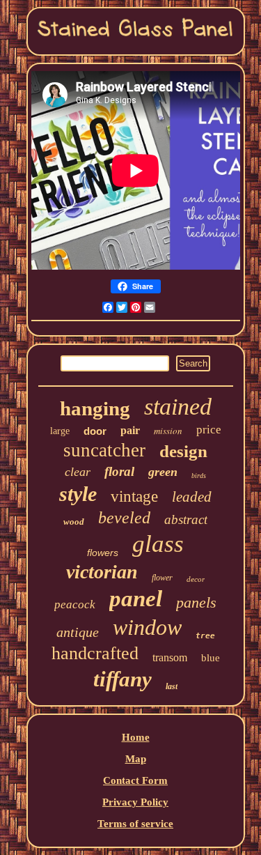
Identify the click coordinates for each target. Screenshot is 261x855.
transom (169, 657)
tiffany (122, 679)
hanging (95, 408)
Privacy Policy (135, 802)
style (78, 493)
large (60, 431)
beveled (124, 518)
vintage (134, 496)
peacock (74, 604)
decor (196, 579)
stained (178, 406)
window (147, 627)
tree (205, 635)
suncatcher (104, 450)
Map (135, 758)
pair (130, 430)
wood (73, 521)
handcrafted (95, 653)
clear (77, 472)
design (183, 451)
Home (136, 737)
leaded (192, 496)
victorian (102, 572)
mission (168, 430)
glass (158, 543)
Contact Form (135, 780)
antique (77, 632)
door (95, 431)
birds (198, 475)
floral (119, 471)
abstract (185, 519)
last (171, 686)
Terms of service (135, 823)
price (208, 429)
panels (196, 602)
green (162, 472)
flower (162, 578)
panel (135, 598)
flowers (102, 552)
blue (210, 657)
